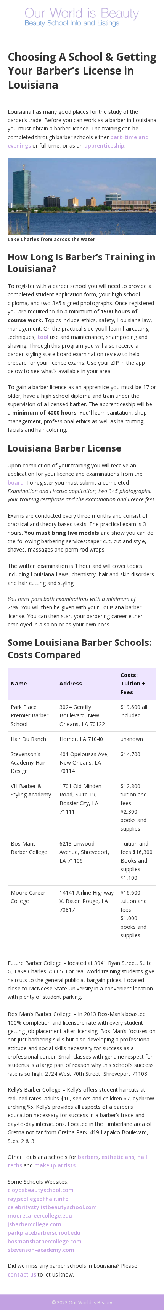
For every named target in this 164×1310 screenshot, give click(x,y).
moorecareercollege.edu (40, 1215)
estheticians (117, 1157)
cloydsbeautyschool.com (41, 1190)
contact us (22, 1274)
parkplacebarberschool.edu (44, 1232)
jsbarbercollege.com (34, 1224)
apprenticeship (104, 145)
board (16, 482)
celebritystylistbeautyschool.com (52, 1207)
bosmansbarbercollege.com (45, 1241)
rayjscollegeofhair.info (38, 1198)
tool (42, 336)
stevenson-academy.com (41, 1249)
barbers (88, 1157)
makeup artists (55, 1165)
